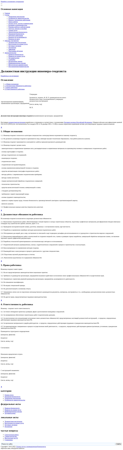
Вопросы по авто (14, 39)
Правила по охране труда (16, 56)
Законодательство (10, 53)
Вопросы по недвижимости (17, 37)
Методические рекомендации (18, 65)
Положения (12, 47)
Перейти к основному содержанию (12, 1)
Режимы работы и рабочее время (19, 27)
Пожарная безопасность (16, 34)
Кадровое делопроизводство (17, 25)
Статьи (7, 15)
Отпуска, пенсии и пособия (17, 28)
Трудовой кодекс (13, 58)
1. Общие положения (11, 84)
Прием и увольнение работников (19, 20)
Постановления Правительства (18, 66)
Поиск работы (13, 22)
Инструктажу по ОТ (11, 438)
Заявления (11, 49)
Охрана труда (12, 30)
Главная (7, 13)
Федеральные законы (15, 61)
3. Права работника (11, 87)
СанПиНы (11, 59)
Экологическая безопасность (17, 32)
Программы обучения (15, 51)
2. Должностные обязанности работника (18, 86)
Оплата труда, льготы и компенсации (20, 23)
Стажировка (9, 440)
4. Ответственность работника (15, 89)
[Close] (1, 5)
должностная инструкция (16, 122)
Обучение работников (15, 35)
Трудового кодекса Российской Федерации (78, 122)
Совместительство (11, 436)
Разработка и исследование (10, 76)
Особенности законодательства (18, 18)
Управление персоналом (16, 16)
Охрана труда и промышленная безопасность (31, 446)
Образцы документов (12, 41)
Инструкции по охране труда (18, 44)
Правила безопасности (15, 54)
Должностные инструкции (17, 42)
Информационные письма (17, 63)
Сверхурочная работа (12, 435)
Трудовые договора (14, 46)
